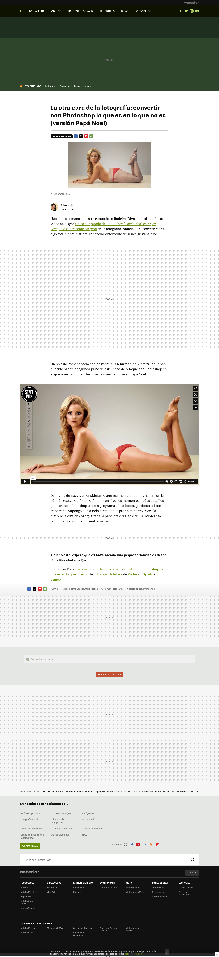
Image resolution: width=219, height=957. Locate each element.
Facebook (180, 11)
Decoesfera (158, 891)
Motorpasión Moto (135, 891)
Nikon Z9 (185, 791)
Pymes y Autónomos (184, 893)
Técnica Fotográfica (92, 828)
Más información (133, 953)
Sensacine (78, 887)
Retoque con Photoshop (142, 588)
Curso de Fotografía (61, 828)
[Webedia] (191, 2)
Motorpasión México (132, 929)
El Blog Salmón (185, 887)
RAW (84, 834)
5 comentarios (63, 136)
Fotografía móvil (29, 819)
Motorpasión (132, 887)
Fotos (77, 86)
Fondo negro (94, 791)
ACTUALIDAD (36, 11)
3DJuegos (52, 887)
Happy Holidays (109, 574)
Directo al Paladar (109, 887)
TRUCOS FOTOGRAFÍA (80, 11)
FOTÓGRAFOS (143, 11)
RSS (151, 844)
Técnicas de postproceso (58, 821)
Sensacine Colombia (78, 934)
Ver (111, 674)
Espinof (77, 891)
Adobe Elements (60, 834)
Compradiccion (160, 896)
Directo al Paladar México (109, 929)
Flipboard (186, 11)
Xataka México (28, 927)
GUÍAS (124, 11)
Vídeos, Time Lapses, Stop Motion (80, 588)
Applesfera (26, 896)
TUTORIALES (107, 11)
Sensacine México (82, 927)
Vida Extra (52, 891)
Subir (190, 872)
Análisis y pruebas (30, 813)
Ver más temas (29, 845)
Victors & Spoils (140, 574)
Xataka (24, 887)
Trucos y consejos (61, 813)
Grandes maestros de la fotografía (32, 836)
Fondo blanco (76, 791)
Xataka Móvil (27, 891)
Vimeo (56, 579)
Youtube (197, 11)
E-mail (91, 136)
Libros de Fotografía (31, 828)
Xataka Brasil (27, 932)
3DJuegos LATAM (55, 927)
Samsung (65, 86)
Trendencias (158, 887)
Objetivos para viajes (116, 791)
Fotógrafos (88, 813)
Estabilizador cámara (54, 791)
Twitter (81, 136)
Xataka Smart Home (27, 902)
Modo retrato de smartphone (146, 791)
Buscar (193, 860)
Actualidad (88, 819)
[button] (66, 205)
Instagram (192, 11)
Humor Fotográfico (114, 588)
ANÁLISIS (55, 11)
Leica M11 (171, 791)
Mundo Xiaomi (28, 907)
